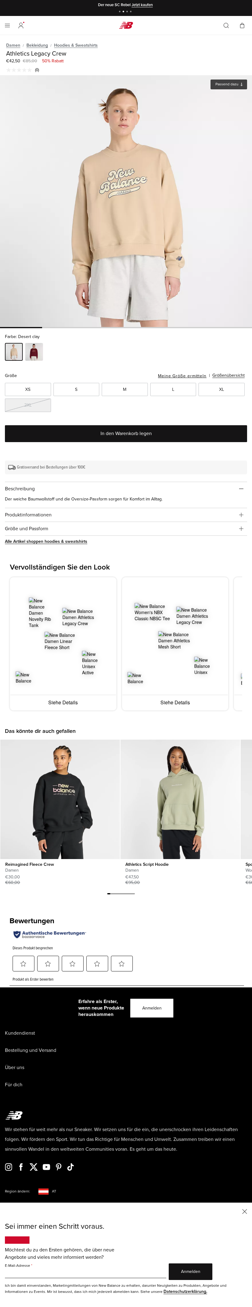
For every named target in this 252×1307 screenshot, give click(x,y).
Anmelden (152, 1008)
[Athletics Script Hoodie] (180, 799)
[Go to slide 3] (128, 12)
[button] (21, 25)
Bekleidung (37, 45)
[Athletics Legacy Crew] (126, 201)
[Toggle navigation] (7, 25)
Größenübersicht (228, 375)
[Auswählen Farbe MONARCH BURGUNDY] (34, 353)
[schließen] (244, 1211)
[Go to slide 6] (124, 894)
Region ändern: (17, 1191)
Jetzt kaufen (142, 4)
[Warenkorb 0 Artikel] (242, 25)
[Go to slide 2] (124, 12)
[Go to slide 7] (127, 894)
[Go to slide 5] (121, 894)
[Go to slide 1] (120, 12)
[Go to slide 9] (133, 894)
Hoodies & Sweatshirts (76, 45)
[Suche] (226, 25)
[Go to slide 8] (130, 894)
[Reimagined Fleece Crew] (60, 799)
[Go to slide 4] (131, 12)
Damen (13, 45)
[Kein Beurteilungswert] (20, 70)
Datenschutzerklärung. (185, 1291)
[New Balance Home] (126, 25)
